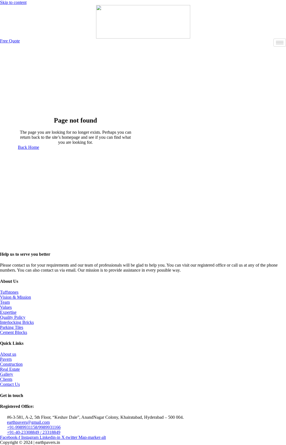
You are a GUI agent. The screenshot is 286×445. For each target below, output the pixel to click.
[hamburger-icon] (279, 43)
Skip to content (13, 2)
